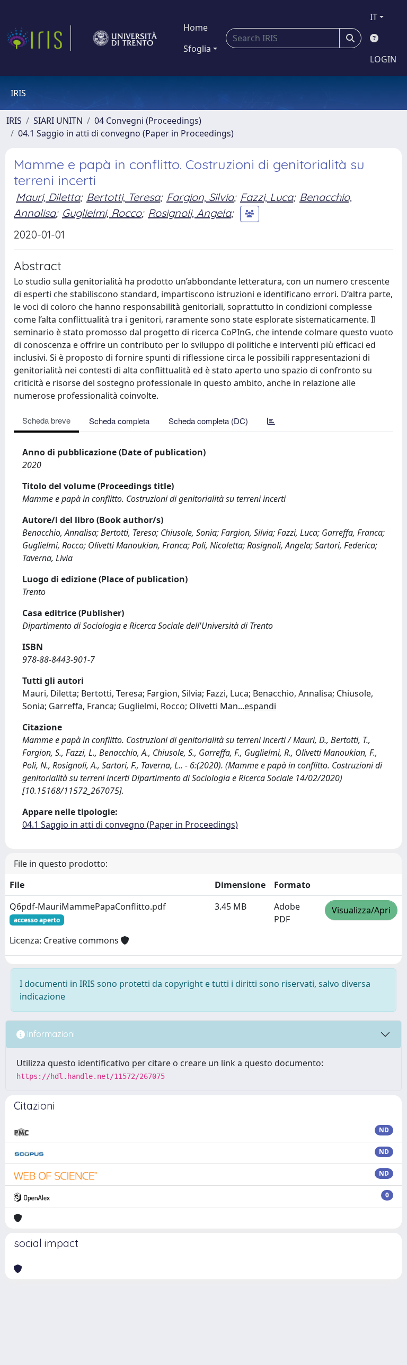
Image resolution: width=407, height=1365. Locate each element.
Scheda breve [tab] (46, 420)
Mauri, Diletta (48, 197)
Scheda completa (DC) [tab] (208, 420)
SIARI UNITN (58, 120)
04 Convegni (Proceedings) (147, 120)
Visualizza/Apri (361, 910)
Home (195, 27)
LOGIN (383, 59)
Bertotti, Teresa (123, 197)
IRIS (14, 120)
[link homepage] (38, 38)
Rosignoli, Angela (189, 212)
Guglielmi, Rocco (101, 212)
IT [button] (373, 17)
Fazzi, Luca (266, 197)
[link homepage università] (125, 38)
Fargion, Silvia (200, 197)
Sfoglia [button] (197, 48)
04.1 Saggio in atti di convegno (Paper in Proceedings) (126, 133)
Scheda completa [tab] (119, 420)
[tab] (271, 420)
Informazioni (50, 1034)
